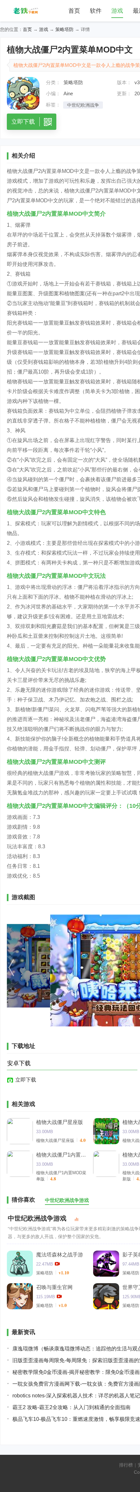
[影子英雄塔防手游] (106, 1264)
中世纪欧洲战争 (83, 105)
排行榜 (126, 1465)
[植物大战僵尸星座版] (20, 1131)
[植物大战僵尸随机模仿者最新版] (106, 1164)
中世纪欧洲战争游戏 (37, 1218)
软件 (96, 11)
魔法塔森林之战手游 (59, 1254)
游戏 (117, 11)
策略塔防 (64, 29)
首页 (74, 11)
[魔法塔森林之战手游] (20, 1264)
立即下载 (25, 1080)
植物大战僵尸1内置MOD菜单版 (62, 1155)
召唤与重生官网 (54, 1287)
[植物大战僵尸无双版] (106, 1131)
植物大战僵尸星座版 (59, 1122)
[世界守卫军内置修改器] (106, 1296)
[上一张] (45, 970)
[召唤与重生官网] (20, 1296)
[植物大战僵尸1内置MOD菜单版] (20, 1164)
